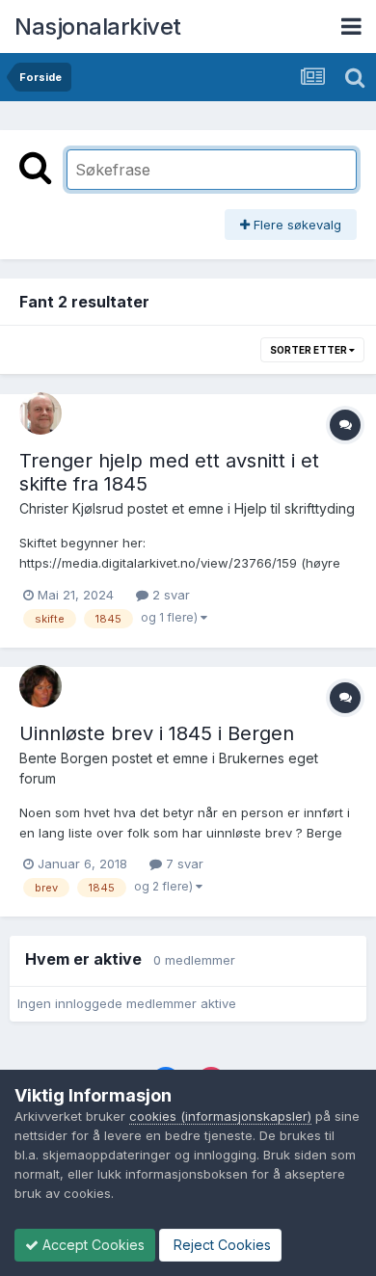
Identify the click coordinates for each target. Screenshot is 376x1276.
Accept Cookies (92, 1244)
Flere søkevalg (295, 224)
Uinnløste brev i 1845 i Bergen (156, 733)
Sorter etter (309, 350)
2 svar (169, 594)
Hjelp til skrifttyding (294, 508)
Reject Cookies (220, 1244)
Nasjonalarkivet (97, 26)
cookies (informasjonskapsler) (220, 1116)
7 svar (182, 863)
